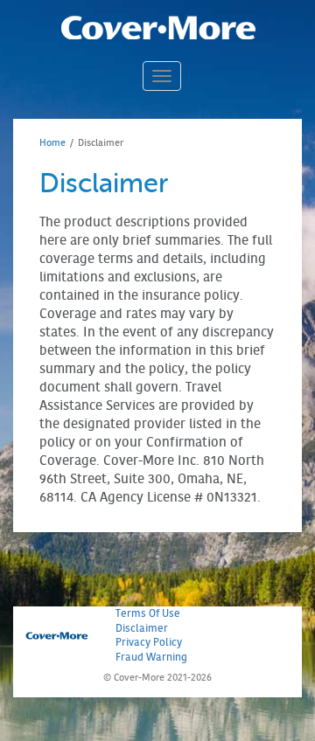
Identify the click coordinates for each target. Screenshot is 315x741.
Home (52, 142)
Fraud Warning (151, 656)
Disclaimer (142, 627)
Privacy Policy (149, 641)
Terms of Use (148, 613)
